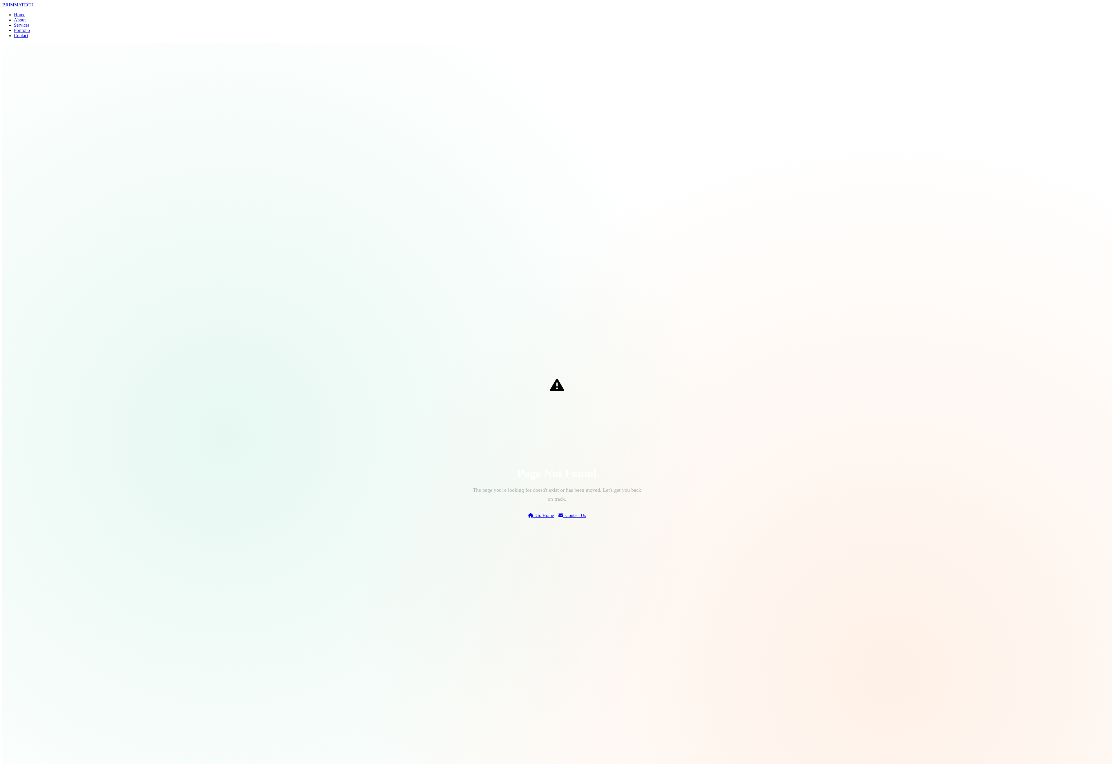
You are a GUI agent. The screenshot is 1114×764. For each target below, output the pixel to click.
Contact (21, 35)
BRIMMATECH (18, 4)
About (20, 19)
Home (19, 14)
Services (21, 25)
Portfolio (22, 30)
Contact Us (574, 515)
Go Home (543, 515)
